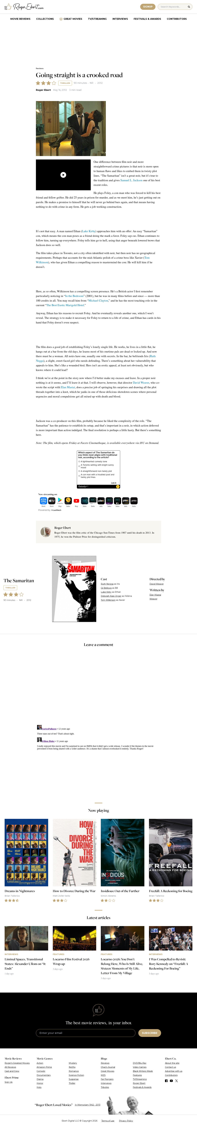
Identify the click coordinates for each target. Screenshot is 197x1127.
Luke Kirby (88, 231)
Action (40, 1063)
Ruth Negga (107, 584)
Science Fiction (76, 1075)
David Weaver (141, 382)
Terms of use (107, 1121)
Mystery (73, 1063)
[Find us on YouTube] (171, 1081)
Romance (74, 1071)
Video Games (139, 1067)
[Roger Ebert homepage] (24, 6)
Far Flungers (107, 1079)
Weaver (153, 599)
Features (137, 1075)
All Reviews (10, 1067)
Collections (45, 19)
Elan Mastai (68, 387)
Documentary (44, 1075)
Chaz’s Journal (108, 1067)
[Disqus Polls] (98, 688)
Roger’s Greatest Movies (17, 1063)
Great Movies (73, 19)
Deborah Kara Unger (111, 596)
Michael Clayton (98, 300)
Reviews (39, 68)
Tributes (105, 1087)
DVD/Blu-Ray (139, 1063)
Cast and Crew (12, 1071)
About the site (172, 1063)
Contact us (170, 1067)
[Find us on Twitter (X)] (176, 1081)
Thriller (65, 83)
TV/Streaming (97, 19)
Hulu (39, 1087)
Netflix (72, 1067)
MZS (103, 1075)
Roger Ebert (43, 90)
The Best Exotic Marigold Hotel (65, 305)
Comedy (41, 1071)
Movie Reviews (20, 19)
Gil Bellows (106, 588)
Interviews (120, 19)
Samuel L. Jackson (131, 180)
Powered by (44, 510)
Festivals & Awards (147, 19)
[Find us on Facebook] (166, 1081)
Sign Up (9, 1082)
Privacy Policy (126, 1121)
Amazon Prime (44, 1067)
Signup (147, 6)
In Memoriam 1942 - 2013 (87, 1105)
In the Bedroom (74, 296)
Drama (40, 1079)
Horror (40, 1083)
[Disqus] (98, 760)
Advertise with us (173, 1071)
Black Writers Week (143, 1071)
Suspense (74, 1079)
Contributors (177, 19)
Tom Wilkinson (108, 600)
